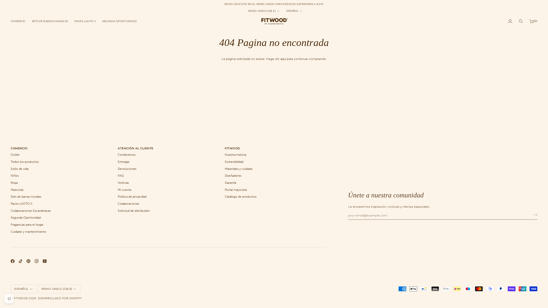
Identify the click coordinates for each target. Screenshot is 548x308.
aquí (283, 59)
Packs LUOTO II (21, 204)
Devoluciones (127, 169)
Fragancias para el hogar (27, 225)
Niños (15, 176)
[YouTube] (45, 261)
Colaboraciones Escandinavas (31, 211)
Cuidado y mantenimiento (28, 232)
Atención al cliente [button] (135, 148)
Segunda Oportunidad (26, 217)
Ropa (14, 183)
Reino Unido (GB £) (262, 10)
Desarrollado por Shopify (60, 298)
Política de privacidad (132, 196)
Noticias (123, 183)
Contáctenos (127, 155)
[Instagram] (37, 261)
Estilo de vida (19, 169)
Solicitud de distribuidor (134, 211)
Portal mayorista (236, 190)
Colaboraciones (128, 204)
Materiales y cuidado (239, 169)
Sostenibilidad (234, 162)
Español (292, 10)
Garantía (230, 183)
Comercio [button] (19, 148)
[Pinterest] (28, 261)
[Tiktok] (20, 261)
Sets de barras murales (26, 196)
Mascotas (17, 190)
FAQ (121, 176)
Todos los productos (25, 162)
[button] (20, 21)
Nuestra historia (235, 155)
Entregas (124, 162)
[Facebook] (13, 261)
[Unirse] (533, 214)
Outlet (15, 155)
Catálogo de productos (240, 196)
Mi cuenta (124, 190)
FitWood (21, 298)
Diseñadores (233, 176)
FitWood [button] (232, 148)
